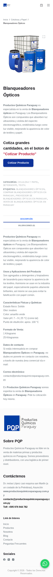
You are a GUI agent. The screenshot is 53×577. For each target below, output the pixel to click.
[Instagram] (13, 559)
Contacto (8, 539)
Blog (5, 536)
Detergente (10, 185)
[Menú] (48, 5)
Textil (22, 185)
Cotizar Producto (18, 162)
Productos (8, 528)
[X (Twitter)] (9, 559)
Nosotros (8, 532)
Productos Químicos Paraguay (19, 448)
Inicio (6, 524)
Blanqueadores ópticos (30, 189)
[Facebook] (4, 559)
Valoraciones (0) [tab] (26, 225)
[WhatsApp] (44, 563)
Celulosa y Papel (28, 182)
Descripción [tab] (26, 219)
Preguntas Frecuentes (14, 543)
